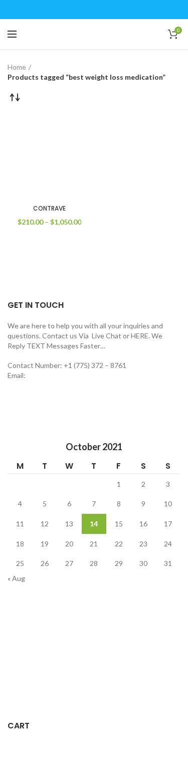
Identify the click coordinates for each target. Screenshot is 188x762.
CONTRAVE (49, 209)
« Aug (16, 578)
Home (17, 67)
